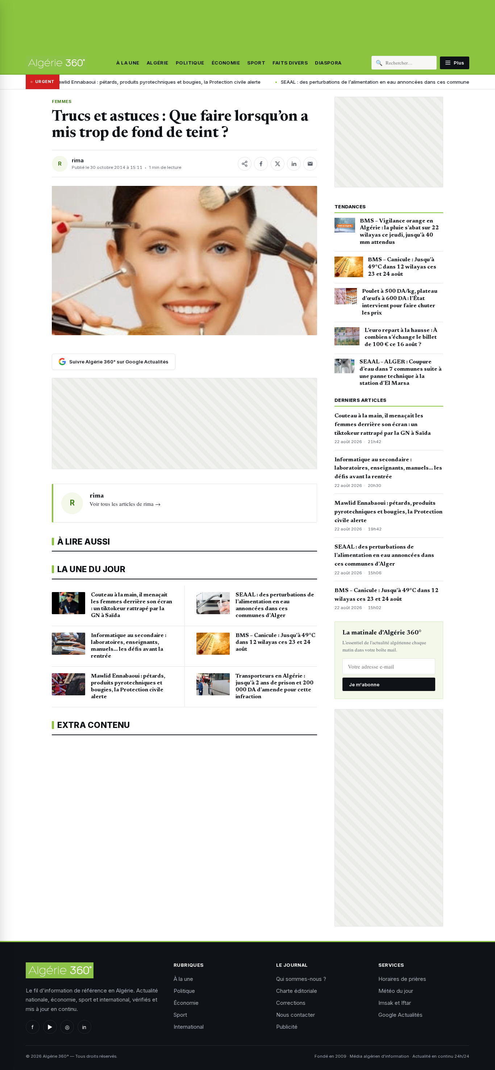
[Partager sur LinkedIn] (294, 164)
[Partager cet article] (244, 164)
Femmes (61, 101)
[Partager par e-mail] (310, 164)
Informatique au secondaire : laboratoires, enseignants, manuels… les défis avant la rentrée (388, 468)
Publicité (287, 1026)
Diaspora (328, 63)
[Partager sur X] (277, 164)
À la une (127, 63)
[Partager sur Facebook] (261, 164)
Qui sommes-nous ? (301, 978)
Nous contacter (295, 1014)
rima (78, 160)
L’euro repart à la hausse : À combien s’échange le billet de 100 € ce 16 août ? (401, 338)
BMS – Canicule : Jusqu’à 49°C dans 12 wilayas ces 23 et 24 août (402, 267)
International (189, 1026)
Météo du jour (395, 990)
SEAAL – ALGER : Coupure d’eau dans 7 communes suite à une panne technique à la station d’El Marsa (400, 372)
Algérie (158, 63)
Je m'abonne (364, 684)
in (84, 1027)
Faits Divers (290, 63)
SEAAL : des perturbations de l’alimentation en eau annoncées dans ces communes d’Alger (328, 82)
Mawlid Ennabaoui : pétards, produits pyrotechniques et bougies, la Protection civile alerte (388, 512)
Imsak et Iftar (394, 1002)
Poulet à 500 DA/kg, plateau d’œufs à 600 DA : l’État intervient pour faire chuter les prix (399, 302)
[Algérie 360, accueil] (56, 62)
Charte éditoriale (296, 990)
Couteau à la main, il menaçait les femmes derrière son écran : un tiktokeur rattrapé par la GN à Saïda (382, 424)
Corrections (290, 1002)
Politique (190, 63)
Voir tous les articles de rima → (125, 503)
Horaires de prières (402, 978)
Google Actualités (400, 1014)
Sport (256, 63)
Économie (226, 63)
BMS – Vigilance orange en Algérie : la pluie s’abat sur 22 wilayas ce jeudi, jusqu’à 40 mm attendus (399, 231)
